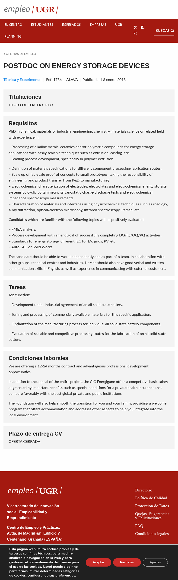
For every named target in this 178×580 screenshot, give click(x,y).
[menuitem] (13, 25)
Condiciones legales (152, 533)
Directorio (143, 490)
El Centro (13, 24)
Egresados (71, 24)
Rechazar (127, 562)
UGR (118, 24)
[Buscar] (172, 30)
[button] (135, 27)
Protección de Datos (152, 506)
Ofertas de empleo (20, 54)
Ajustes (155, 562)
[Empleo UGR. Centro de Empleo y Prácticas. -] (31, 9)
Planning (12, 36)
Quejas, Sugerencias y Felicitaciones (152, 515)
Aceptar (98, 562)
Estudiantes (42, 24)
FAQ (139, 525)
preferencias (65, 575)
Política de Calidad (151, 498)
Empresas (98, 24)
